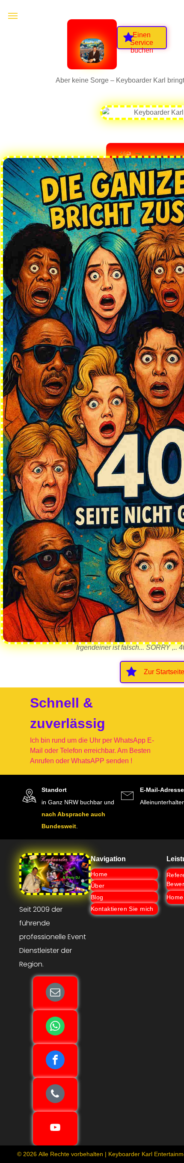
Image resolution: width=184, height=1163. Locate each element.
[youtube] (55, 1128)
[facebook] (55, 1061)
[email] (55, 993)
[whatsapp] (55, 1027)
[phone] (55, 1095)
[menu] (12, 15)
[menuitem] (124, 874)
